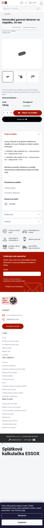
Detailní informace (9, 98)
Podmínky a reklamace (12, 193)
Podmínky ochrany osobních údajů (13, 369)
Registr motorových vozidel (11, 407)
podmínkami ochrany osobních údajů (14, 281)
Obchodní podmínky (8, 366)
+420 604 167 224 (12, 319)
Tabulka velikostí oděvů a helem (12, 393)
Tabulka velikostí (9, 188)
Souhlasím (22, 522)
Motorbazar (6, 417)
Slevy (4, 383)
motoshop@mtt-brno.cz (14, 315)
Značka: (6, 32)
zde (23, 510)
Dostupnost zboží (8, 379)
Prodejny (5, 355)
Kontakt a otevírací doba (10, 341)
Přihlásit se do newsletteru (14, 286)
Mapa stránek (6, 348)
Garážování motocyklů (9, 404)
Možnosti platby (7, 376)
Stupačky (12, 204)
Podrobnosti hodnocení (30, 27)
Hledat (38, 8)
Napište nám (6, 351)
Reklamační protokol (9, 389)
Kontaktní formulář (13, 326)
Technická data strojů (9, 424)
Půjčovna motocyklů (9, 427)
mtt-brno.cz (18, 436)
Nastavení (22, 516)
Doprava (5, 362)
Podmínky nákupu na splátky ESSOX (14, 386)
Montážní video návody (10, 421)
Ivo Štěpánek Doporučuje (10, 344)
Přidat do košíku (29, 113)
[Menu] (41, 2)
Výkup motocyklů (8, 414)
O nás (4, 338)
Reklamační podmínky (9, 372)
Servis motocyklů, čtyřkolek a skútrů (14, 410)
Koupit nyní (20, 119)
